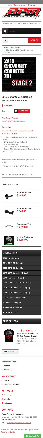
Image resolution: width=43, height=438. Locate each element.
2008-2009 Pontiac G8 (12, 307)
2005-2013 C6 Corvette (13, 268)
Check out (31, 5)
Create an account (20, 5)
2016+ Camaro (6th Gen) (13, 278)
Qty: (3, 111)
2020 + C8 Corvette (11, 258)
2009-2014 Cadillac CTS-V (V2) (16, 293)
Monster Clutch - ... (25, 237)
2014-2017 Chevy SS (12, 302)
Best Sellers (15, 48)
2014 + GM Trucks (11, 312)
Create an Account (11, 384)
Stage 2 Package (12, 118)
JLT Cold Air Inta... (24, 192)
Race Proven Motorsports (16, 121)
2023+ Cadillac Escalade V (14, 298)
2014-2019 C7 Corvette (13, 263)
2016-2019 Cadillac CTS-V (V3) (16, 288)
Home (6, 48)
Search (7, 366)
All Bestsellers (9, 351)
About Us (8, 369)
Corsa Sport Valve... (25, 224)
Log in (10, 5)
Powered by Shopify (8, 432)
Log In (6, 380)
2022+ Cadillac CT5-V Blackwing (17, 283)
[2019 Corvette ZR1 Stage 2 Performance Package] (19, 58)
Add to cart (24, 111)
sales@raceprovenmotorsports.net (19, 423)
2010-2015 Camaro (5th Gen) (15, 273)
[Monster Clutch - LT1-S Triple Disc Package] (9, 240)
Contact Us (33, 436)
